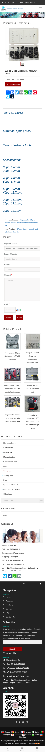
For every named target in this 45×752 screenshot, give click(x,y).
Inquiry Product (11, 243)
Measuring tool (9, 457)
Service (8, 609)
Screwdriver (8, 448)
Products (8, 23)
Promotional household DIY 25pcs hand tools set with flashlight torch (32, 421)
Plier (5, 480)
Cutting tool (7, 466)
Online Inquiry (14, 84)
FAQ (7, 613)
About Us (9, 601)
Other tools (7, 494)
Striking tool (8, 475)
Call (7, 750)
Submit (8, 318)
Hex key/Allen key (10, 443)
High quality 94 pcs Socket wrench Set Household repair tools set (21, 222)
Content (8, 275)
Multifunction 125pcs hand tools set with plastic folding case (12, 388)
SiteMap (31, 743)
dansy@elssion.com (16, 553)
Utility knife (7, 452)
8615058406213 (17, 564)
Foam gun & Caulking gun (13, 489)
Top (37, 750)
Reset (19, 318)
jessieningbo (13, 557)
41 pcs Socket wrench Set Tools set (32, 388)
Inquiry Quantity (10, 254)
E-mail (7, 264)
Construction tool (10, 462)
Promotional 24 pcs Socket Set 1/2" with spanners (12, 356)
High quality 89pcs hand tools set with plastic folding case (12, 418)
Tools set (22, 23)
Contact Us (10, 617)
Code (7, 304)
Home (8, 597)
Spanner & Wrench (10, 485)
